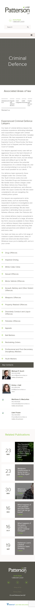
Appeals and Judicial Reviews (12, 103)
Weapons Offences (13, 297)
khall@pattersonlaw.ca (18, 389)
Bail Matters (10, 335)
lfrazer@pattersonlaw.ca (19, 417)
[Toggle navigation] (31, 35)
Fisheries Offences (12, 321)
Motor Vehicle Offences (15, 281)
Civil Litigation (18, 101)
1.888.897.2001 (18, 22)
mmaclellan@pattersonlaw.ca (20, 404)
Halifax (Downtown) (17, 377)
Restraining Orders (12, 342)
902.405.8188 (16, 373)
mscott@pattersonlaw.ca (19, 375)
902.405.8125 (16, 402)
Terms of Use (17, 587)
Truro (13, 391)
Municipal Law (5, 110)
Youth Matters (11, 359)
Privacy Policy (17, 592)
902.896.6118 (16, 387)
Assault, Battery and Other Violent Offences (19, 289)
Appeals (8, 328)
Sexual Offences (12, 274)
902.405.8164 (16, 415)
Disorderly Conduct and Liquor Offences (17, 313)
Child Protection (25, 101)
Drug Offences (11, 253)
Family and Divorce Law (30, 103)
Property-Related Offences (16, 305)
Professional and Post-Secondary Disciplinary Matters (19, 350)
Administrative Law (5, 101)
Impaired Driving (11, 260)
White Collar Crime (12, 267)
